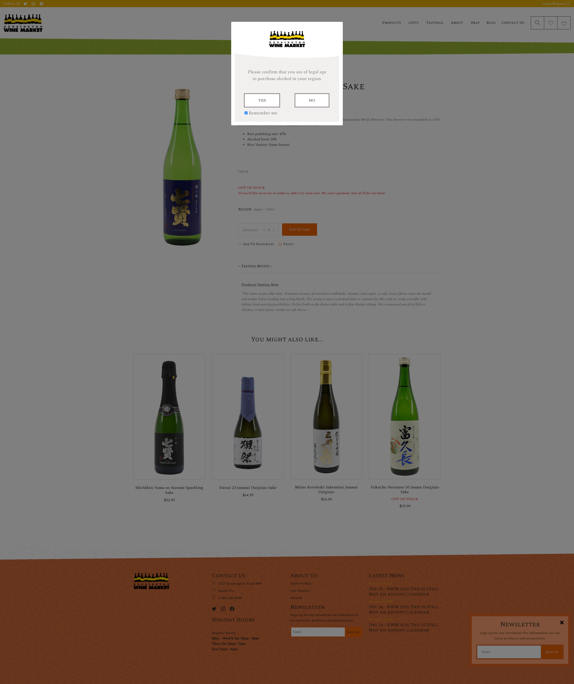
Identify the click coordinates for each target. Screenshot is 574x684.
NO (312, 100)
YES (262, 100)
